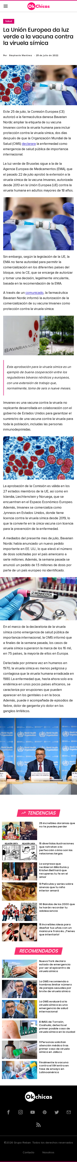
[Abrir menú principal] (5, 6)
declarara (29, 144)
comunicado (34, 293)
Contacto (28, 1152)
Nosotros (48, 1152)
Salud (8, 21)
